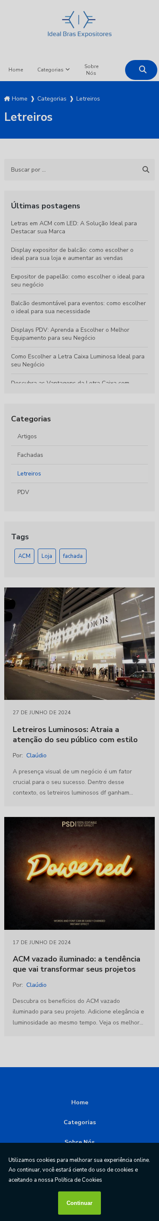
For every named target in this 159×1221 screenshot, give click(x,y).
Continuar (79, 1203)
